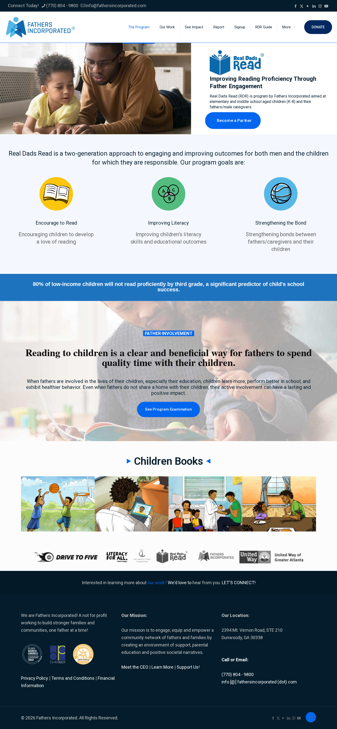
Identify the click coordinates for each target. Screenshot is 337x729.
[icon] (326, 6)
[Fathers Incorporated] (40, 27)
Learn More (162, 667)
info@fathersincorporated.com (116, 5)
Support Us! (188, 667)
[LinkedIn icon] (314, 6)
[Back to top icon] (311, 717)
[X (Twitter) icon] (301, 6)
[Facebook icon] (295, 6)
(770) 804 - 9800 (62, 5)
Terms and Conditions (72, 678)
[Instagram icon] (320, 6)
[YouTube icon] (308, 6)
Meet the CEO (134, 667)
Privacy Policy (34, 678)
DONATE (318, 27)
